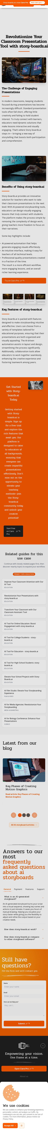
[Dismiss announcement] (43, 2)
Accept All (9, 1125)
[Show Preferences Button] (21, 1125)
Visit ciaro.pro (36, 3)
